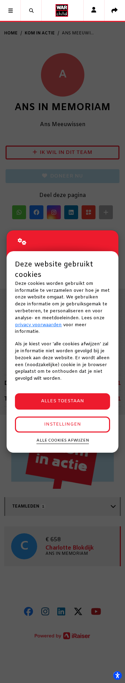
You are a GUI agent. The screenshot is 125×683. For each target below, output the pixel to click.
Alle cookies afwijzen (62, 440)
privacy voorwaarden (38, 325)
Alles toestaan (62, 401)
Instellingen (62, 424)
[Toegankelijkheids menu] (117, 675)
